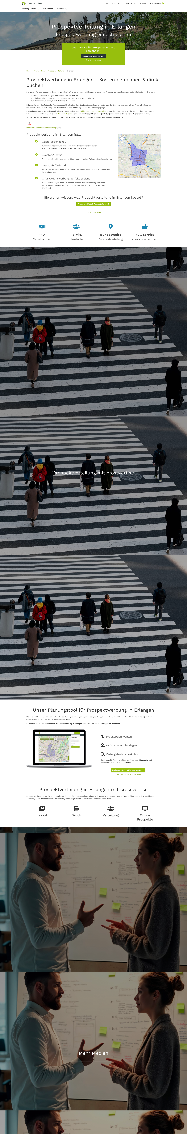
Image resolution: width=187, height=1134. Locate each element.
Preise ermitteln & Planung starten (93, 204)
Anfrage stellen (94, 60)
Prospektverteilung (56, 71)
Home (28, 71)
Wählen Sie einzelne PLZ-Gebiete (94, 111)
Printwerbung (39, 71)
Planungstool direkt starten (93, 56)
